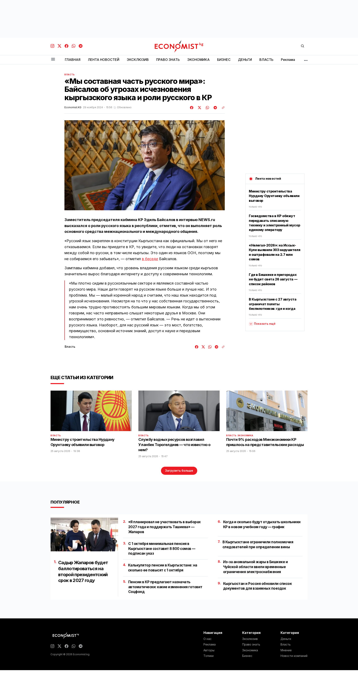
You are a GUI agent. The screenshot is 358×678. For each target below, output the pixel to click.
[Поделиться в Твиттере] (199, 107)
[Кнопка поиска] (302, 46)
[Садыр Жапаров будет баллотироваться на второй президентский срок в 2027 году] (84, 534)
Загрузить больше (179, 470)
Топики (208, 656)
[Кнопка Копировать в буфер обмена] (222, 107)
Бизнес (247, 656)
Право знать (251, 644)
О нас (207, 639)
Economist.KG (72, 107)
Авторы (208, 650)
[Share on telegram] (215, 107)
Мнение (286, 650)
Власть (69, 74)
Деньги (286, 639)
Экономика (245, 435)
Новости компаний (294, 656)
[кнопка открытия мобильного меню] (53, 59)
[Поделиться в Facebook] (192, 107)
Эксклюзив (250, 639)
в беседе (150, 259)
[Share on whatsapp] (207, 107)
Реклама (209, 644)
